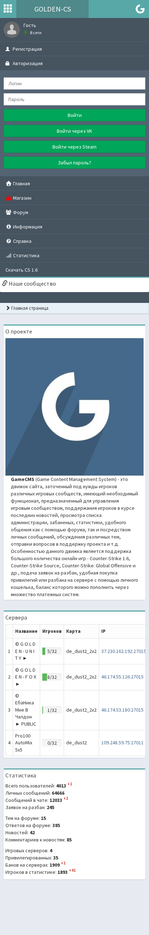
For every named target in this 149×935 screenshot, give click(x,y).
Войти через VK (74, 131)
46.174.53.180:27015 (122, 710)
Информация (27, 226)
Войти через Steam (74, 147)
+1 (69, 783)
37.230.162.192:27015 (123, 651)
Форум (20, 212)
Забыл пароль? (74, 162)
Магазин (21, 198)
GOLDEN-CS (52, 8)
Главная (21, 183)
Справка (21, 241)
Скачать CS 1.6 (21, 270)
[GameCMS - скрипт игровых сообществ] (74, 406)
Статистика (25, 255)
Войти (75, 115)
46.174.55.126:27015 (122, 676)
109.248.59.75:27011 (122, 742)
